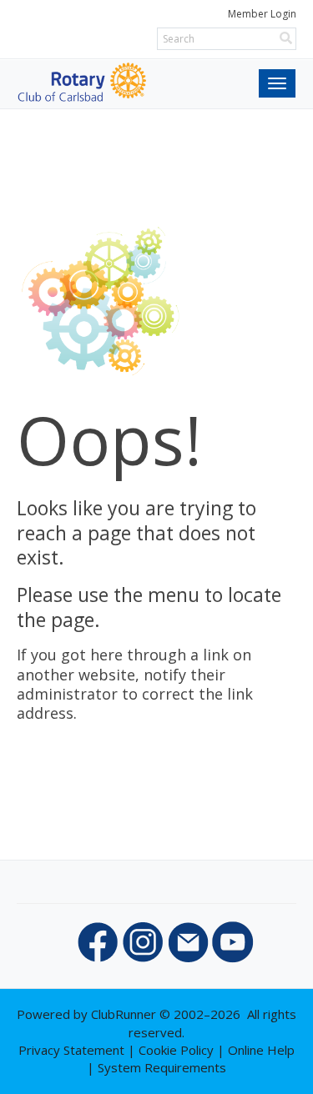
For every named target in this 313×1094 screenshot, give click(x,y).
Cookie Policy (176, 1049)
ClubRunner (123, 1014)
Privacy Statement (71, 1049)
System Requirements (162, 1067)
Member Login (262, 14)
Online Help (261, 1049)
